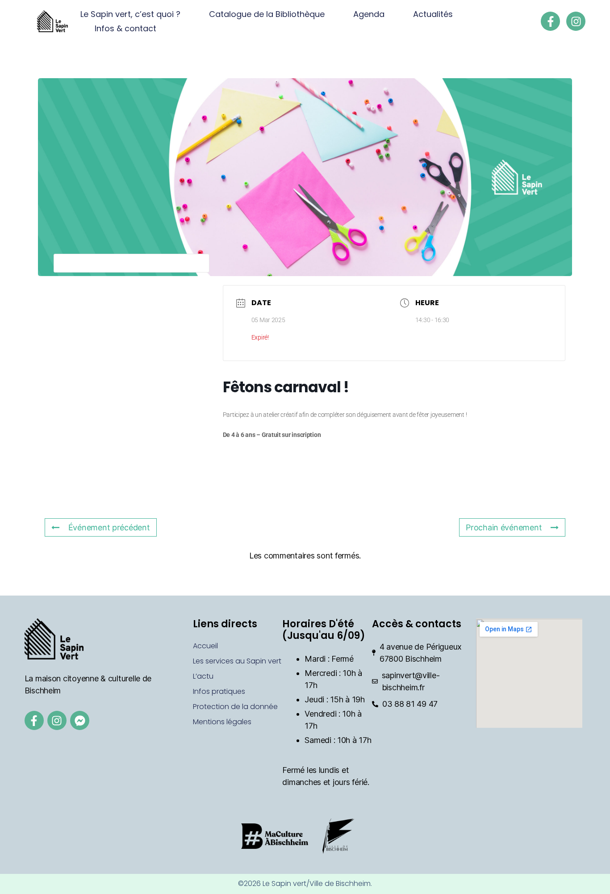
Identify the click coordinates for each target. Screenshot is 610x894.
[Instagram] (575, 21)
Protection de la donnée (235, 706)
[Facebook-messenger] (79, 720)
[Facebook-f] (550, 21)
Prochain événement (504, 527)
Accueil (205, 646)
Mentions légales (222, 722)
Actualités (433, 14)
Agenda (368, 14)
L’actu (203, 676)
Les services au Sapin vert (237, 661)
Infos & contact (125, 28)
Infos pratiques (219, 691)
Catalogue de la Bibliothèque (267, 14)
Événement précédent (109, 527)
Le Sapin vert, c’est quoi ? (130, 14)
